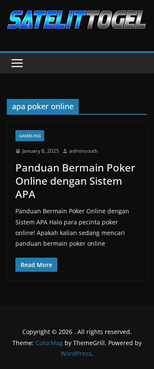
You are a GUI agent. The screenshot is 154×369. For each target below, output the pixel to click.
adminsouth (83, 150)
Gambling (30, 136)
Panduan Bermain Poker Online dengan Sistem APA (75, 180)
